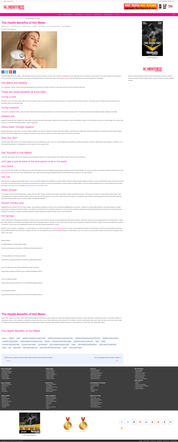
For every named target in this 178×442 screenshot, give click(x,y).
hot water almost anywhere (59, 228)
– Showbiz (92, 391)
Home (60, 14)
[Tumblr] (172, 1)
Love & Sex (88, 14)
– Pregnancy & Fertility (51, 406)
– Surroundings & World (95, 406)
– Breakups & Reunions (95, 370)
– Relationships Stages (95, 374)
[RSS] (122, 428)
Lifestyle (35, 26)
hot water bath (42, 344)
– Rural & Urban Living (95, 404)
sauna (4, 347)
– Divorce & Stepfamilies (51, 398)
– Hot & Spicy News (94, 384)
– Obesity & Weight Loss (51, 374)
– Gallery (136, 383)
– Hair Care (3, 387)
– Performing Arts (94, 389)
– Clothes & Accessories (6, 384)
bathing (11, 338)
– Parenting (48, 404)
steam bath (17, 347)
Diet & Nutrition (97, 14)
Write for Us (166, 440)
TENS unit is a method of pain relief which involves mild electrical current (28, 357)
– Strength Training (50, 378)
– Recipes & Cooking (139, 377)
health (103, 341)
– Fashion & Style (5, 385)
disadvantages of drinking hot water (31, 341)
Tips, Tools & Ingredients (53, 26)
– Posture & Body (49, 377)
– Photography (4, 399)
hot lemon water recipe (28, 344)
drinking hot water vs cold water (83, 341)
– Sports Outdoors (5, 404)
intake (73, 344)
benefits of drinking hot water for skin (34, 338)
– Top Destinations (5, 405)
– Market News (49, 388)
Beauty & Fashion (108, 14)
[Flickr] (174, 1)
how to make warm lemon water (59, 344)
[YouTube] (170, 1)
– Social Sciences (94, 405)
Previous (8, 360)
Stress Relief (8, 127)
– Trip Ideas (3, 406)
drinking (47, 341)
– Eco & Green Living (94, 398)
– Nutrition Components (140, 375)
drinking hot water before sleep (61, 341)
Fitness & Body (78, 14)
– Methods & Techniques (51, 389)
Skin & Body (42, 26)
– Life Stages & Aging (6, 372)
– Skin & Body (4, 391)
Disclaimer (159, 440)
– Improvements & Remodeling (141, 385)
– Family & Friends (50, 399)
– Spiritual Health (5, 377)
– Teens (47, 408)
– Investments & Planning (51, 387)
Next (117, 360)
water (65, 347)
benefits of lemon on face (110, 338)
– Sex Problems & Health (95, 375)
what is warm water (75, 347)
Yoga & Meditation (66, 26)
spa (10, 347)
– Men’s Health (4, 374)
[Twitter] (7, 72)
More (117, 14)
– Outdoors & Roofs (139, 388)
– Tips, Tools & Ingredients (141, 378)
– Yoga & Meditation (5, 378)
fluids (97, 341)
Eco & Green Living (16, 26)
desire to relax (64, 78)
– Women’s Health (5, 375)
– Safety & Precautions (6, 401)
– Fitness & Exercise (50, 371)
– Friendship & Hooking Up (96, 372)
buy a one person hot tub (32, 185)
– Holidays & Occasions (140, 372)
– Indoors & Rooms (139, 387)
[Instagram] (162, 1)
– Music (91, 388)
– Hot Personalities (94, 385)
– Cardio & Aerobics (50, 370)
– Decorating (137, 381)
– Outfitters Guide (5, 398)
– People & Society (94, 401)
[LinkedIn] (166, 1)
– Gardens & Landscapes (140, 384)
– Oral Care (3, 389)
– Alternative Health (5, 370)
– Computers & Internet (51, 384)
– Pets (47, 405)
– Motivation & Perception (96, 399)
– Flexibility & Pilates (50, 372)
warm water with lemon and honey (50, 347)
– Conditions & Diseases (6, 371)
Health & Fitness (26, 26)
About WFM (146, 440)
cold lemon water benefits (10, 341)
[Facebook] (159, 1)
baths (18, 338)
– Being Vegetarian (139, 370)
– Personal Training (50, 375)
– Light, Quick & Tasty (139, 374)
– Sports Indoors (4, 402)
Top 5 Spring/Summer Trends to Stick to (107, 357)
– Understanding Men (95, 378)
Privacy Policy (173, 440)
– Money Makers (49, 391)
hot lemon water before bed (10, 344)
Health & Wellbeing (67, 14)
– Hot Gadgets (49, 385)
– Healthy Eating (138, 371)
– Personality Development (96, 402)
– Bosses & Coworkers (51, 397)
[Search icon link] (173, 14)
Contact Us (153, 440)
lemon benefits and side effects (87, 344)
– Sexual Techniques (94, 377)
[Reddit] (168, 1)
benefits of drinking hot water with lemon (87, 338)
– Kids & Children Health (51, 401)
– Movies (92, 387)
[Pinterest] (164, 1)
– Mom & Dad (49, 402)
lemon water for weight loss (107, 344)
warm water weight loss (30, 347)
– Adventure (4, 397)
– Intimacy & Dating (94, 371)
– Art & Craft (93, 397)
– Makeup (3, 388)
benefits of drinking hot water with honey (60, 338)
